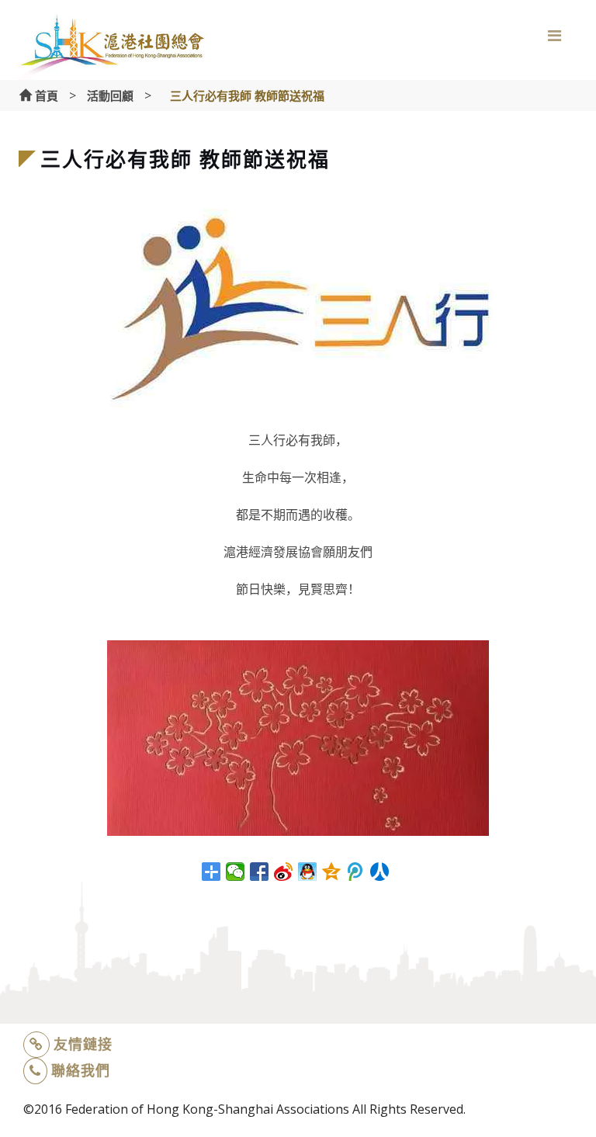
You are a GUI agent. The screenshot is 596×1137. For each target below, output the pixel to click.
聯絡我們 (80, 1070)
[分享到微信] (235, 871)
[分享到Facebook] (259, 871)
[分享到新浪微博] (283, 871)
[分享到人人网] (380, 871)
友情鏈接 (83, 1044)
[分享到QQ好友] (307, 871)
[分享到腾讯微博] (356, 871)
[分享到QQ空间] (331, 871)
